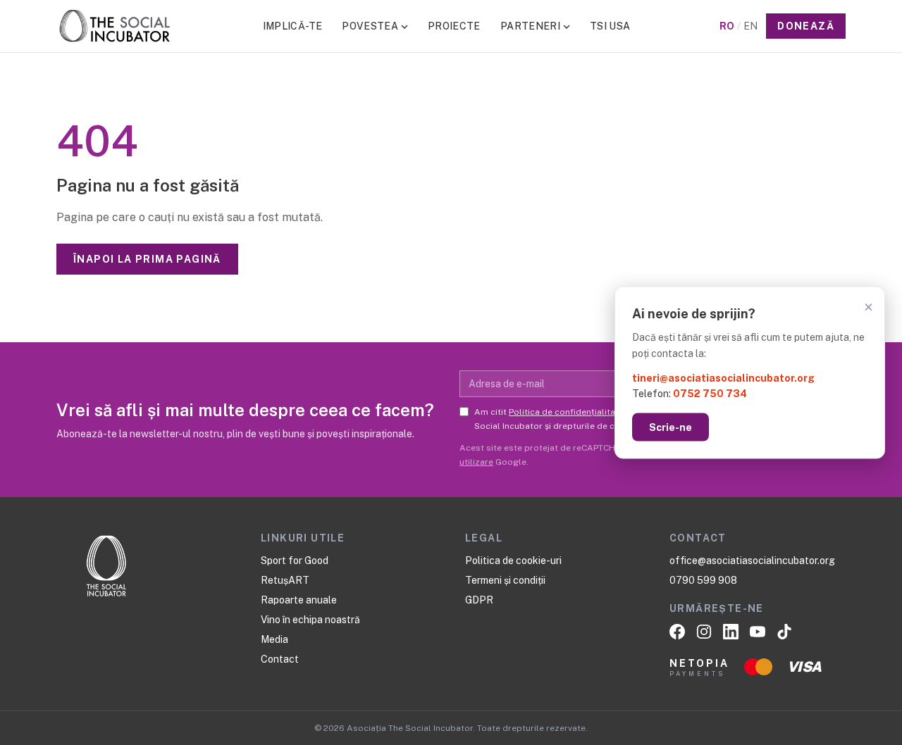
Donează (805, 26)
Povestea (370, 26)
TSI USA (610, 26)
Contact (280, 659)
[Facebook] (677, 631)
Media (274, 639)
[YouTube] (757, 631)
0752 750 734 (710, 393)
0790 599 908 (703, 580)
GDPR (479, 600)
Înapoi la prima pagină (147, 259)
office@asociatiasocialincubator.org (752, 560)
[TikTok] (784, 631)
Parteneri (530, 26)
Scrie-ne (670, 427)
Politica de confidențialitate (566, 412)
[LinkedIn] (731, 631)
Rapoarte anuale (299, 600)
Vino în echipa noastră (310, 619)
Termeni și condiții (505, 580)
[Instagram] (704, 631)
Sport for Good (294, 560)
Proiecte (454, 26)
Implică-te (293, 26)
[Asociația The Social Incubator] (114, 26)
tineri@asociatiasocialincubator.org (723, 377)
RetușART (285, 580)
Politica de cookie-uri (513, 560)
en (750, 26)
